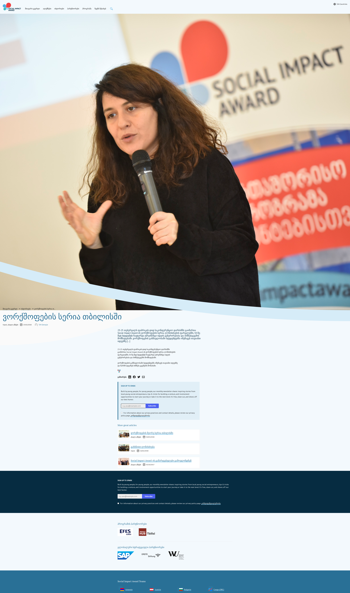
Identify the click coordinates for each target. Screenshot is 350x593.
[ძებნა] (111, 8)
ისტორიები (59, 8)
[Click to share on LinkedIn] (129, 377)
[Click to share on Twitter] (138, 377)
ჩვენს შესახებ (100, 8)
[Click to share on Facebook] (134, 377)
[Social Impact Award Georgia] (12, 7)
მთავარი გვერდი (32, 8)
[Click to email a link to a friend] (143, 377)
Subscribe (148, 496)
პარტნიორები (73, 8)
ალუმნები (47, 8)
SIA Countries (342, 4)
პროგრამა (86, 8)
